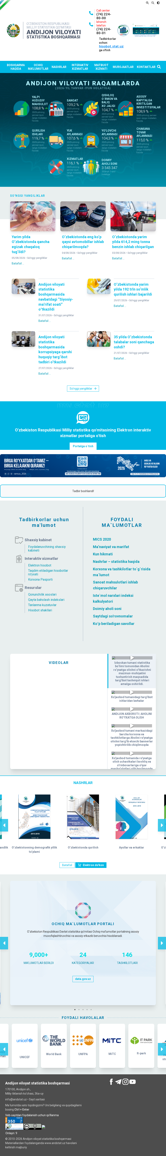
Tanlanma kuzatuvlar (42, 605)
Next (162, 821)
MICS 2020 (102, 539)
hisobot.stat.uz (111, 46)
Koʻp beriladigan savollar (113, 623)
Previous (4, 821)
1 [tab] (76, 1010)
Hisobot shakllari (40, 610)
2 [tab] (80, 1010)
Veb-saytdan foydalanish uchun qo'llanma (32, 1115)
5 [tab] (92, 1010)
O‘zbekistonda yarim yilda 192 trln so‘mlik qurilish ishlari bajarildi (133, 289)
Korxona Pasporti (40, 579)
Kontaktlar (146, 67)
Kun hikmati (103, 554)
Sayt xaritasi (37, 1099)
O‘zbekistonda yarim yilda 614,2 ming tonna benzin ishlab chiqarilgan (133, 242)
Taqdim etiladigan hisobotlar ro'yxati (48, 572)
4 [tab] (88, 1010)
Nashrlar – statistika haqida (116, 561)
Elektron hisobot (39, 565)
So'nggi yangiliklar (37, 258)
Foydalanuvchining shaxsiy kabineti (47, 548)
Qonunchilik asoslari (42, 594)
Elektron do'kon (93, 865)
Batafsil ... (18, 263)
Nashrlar (59, 67)
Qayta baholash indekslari (46, 600)
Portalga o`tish (83, 446)
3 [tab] (84, 1010)
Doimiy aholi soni (107, 609)
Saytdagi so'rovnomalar (113, 616)
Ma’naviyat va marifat (111, 546)
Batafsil (67, 865)
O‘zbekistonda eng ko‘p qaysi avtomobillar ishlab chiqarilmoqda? (83, 242)
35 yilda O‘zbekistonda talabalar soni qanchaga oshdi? (134, 342)
